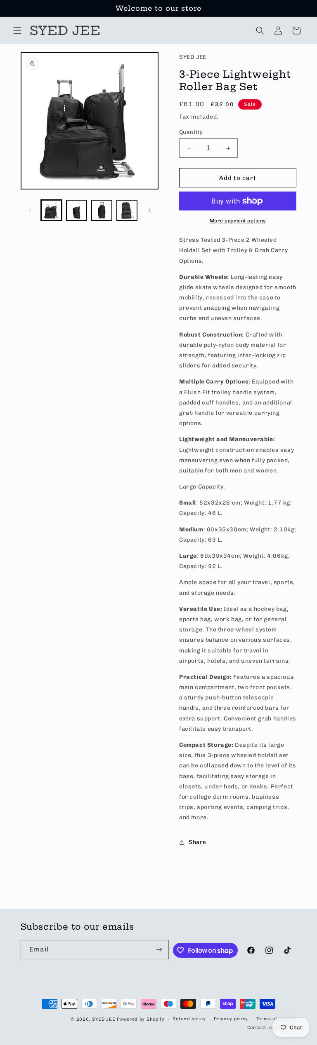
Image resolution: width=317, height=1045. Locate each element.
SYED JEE (104, 1019)
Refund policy (189, 1019)
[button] (17, 30)
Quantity (191, 132)
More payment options (238, 221)
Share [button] (197, 842)
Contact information (271, 1027)
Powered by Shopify (141, 1019)
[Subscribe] (159, 949)
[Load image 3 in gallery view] (101, 210)
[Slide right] (149, 210)
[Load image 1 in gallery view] (51, 210)
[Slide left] (30, 210)
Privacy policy (231, 1019)
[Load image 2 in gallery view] (76, 210)
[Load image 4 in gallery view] (126, 210)
